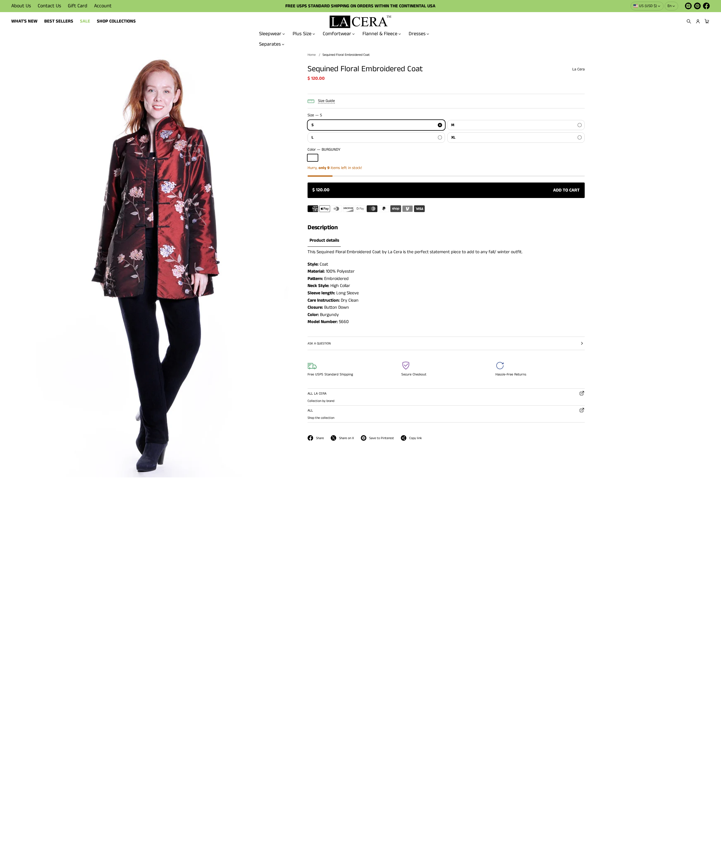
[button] (688, 21)
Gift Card (77, 6)
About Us (21, 6)
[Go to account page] (697, 21)
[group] (324, 241)
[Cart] (706, 21)
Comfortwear (337, 33)
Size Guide (326, 101)
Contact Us (49, 6)
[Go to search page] (688, 21)
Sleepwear (270, 33)
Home (312, 54)
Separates (270, 44)
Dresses (417, 33)
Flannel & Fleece (379, 33)
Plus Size (302, 33)
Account (103, 6)
